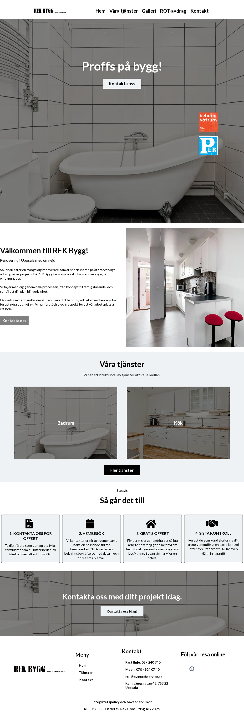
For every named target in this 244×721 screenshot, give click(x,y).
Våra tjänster (123, 11)
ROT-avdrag (173, 11)
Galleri (149, 11)
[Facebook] (192, 668)
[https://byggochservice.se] (51, 11)
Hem (101, 11)
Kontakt (199, 11)
